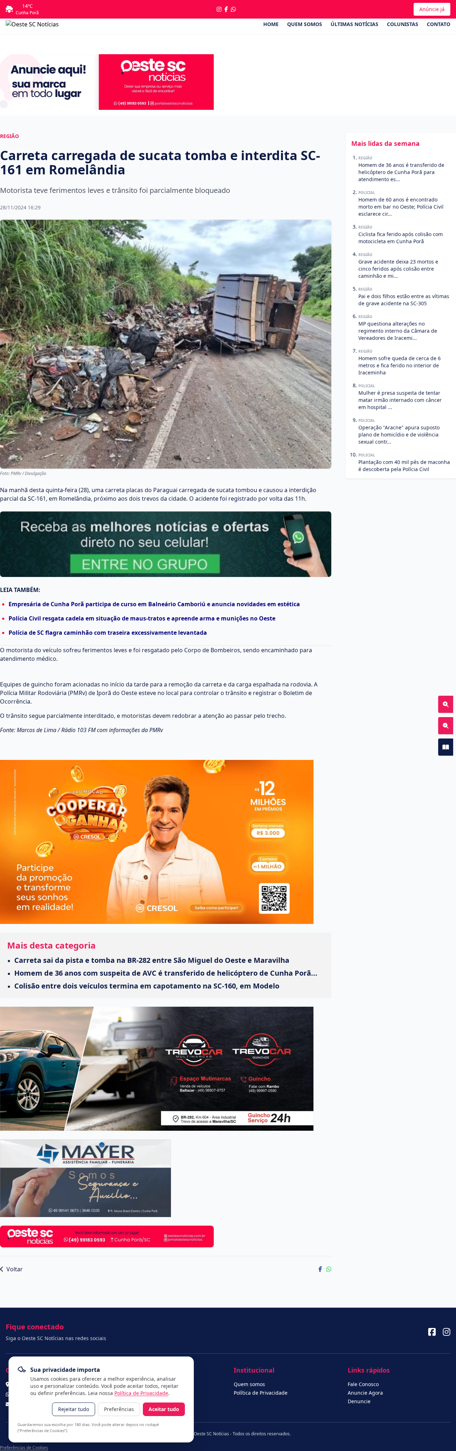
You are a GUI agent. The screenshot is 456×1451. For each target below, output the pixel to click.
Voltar (14, 1269)
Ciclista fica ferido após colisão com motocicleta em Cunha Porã (400, 238)
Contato (438, 24)
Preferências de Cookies (24, 1448)
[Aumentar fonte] (445, 704)
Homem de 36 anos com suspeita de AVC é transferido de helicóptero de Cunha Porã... (165, 973)
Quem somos (304, 24)
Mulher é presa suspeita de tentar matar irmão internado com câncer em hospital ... (400, 399)
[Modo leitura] (445, 747)
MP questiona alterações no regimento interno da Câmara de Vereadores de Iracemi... (397, 330)
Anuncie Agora (365, 1392)
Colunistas (402, 24)
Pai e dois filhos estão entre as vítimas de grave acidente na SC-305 (403, 300)
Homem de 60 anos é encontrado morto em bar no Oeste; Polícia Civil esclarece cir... (401, 206)
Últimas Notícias (354, 24)
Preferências (119, 1409)
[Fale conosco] (233, 9)
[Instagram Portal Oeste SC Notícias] (219, 9)
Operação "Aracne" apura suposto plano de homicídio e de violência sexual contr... (399, 434)
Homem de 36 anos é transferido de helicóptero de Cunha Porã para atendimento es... (401, 172)
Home (271, 24)
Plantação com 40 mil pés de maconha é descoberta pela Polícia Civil (404, 465)
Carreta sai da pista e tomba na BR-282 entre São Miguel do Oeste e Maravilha (151, 960)
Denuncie (359, 1401)
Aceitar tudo (164, 1409)
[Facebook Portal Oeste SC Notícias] (226, 9)
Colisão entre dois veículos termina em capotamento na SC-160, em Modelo (146, 986)
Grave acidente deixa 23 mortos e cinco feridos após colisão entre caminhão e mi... (398, 268)
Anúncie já (432, 9)
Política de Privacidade (141, 1393)
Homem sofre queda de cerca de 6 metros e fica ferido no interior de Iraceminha (399, 365)
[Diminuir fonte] (445, 725)
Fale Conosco (363, 1384)
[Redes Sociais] (432, 1332)
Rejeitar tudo (73, 1409)
